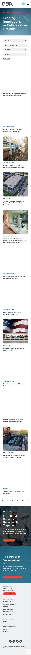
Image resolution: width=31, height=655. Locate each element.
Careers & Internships (9, 604)
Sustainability (7, 614)
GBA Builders (7, 624)
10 (23, 501)
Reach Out (9, 540)
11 (28, 501)
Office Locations (8, 612)
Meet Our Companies (13, 577)
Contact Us (10, 594)
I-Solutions (6, 629)
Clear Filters (6, 58)
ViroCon (5, 632)
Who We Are (7, 602)
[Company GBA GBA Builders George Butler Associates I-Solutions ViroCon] (15, 54)
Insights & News (8, 609)
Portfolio (5, 607)
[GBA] (7, 4)
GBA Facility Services (9, 626)
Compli (5, 621)
